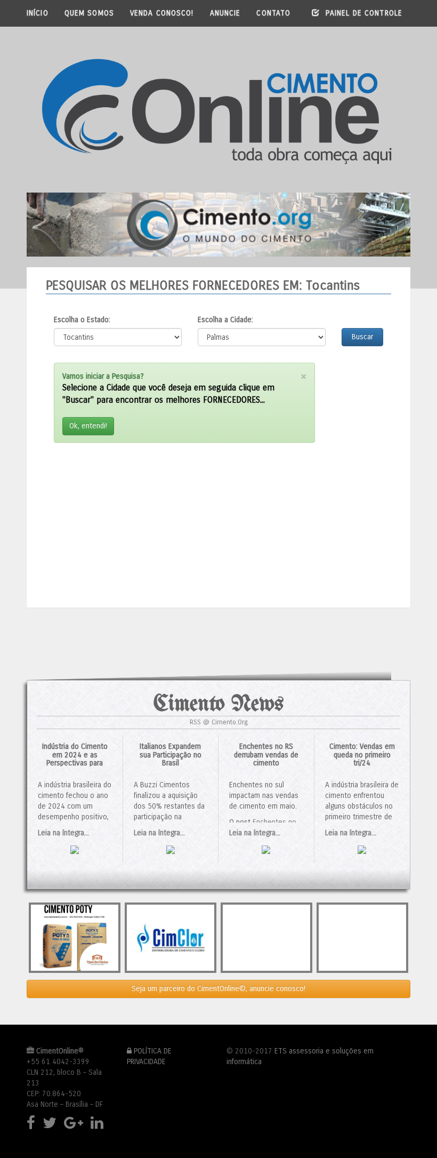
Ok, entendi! (88, 425)
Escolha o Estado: (82, 319)
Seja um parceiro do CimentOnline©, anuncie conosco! (218, 988)
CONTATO (273, 13)
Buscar (362, 336)
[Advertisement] (184, 521)
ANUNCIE (225, 13)
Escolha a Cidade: (225, 319)
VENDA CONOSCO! (162, 13)
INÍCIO (37, 13)
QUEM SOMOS (89, 13)
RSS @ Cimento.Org (219, 722)
